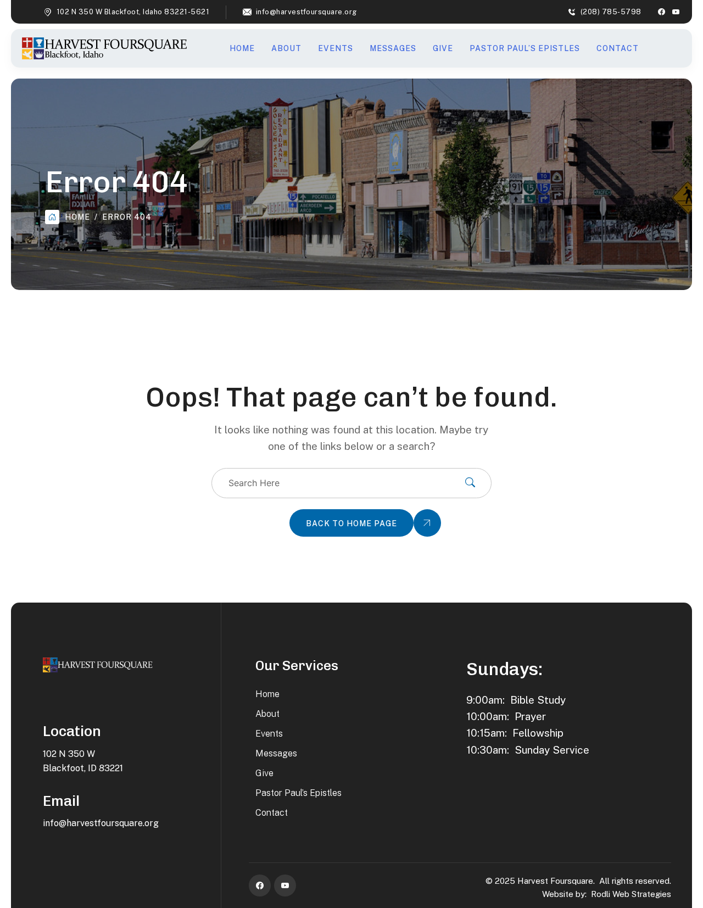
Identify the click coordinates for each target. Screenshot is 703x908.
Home (242, 48)
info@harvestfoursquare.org (306, 12)
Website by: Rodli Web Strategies (606, 894)
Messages (393, 48)
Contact (617, 48)
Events (335, 48)
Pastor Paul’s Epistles (525, 48)
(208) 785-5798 (611, 12)
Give (443, 48)
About (286, 48)
